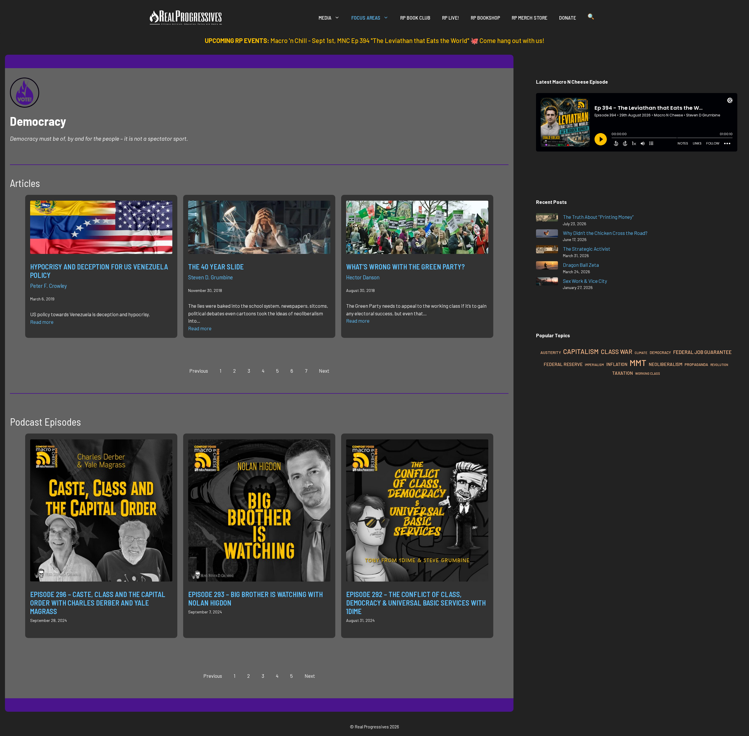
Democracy (660, 352)
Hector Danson (362, 277)
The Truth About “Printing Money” (598, 217)
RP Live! (450, 17)
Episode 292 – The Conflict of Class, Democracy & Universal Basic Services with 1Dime (416, 602)
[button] (591, 17)
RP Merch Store (529, 17)
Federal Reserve (563, 364)
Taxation (622, 373)
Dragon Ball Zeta (581, 265)
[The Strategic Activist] (547, 250)
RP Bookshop (485, 17)
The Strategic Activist (586, 249)
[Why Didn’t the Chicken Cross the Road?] (547, 234)
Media (325, 17)
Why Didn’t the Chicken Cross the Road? (605, 233)
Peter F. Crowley (48, 285)
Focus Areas (365, 17)
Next (324, 371)
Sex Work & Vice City (585, 281)
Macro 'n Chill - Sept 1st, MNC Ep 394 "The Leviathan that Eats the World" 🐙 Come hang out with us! (407, 40)
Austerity (550, 352)
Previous (198, 371)
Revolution (719, 365)
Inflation (616, 364)
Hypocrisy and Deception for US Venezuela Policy (99, 270)
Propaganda (696, 364)
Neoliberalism (665, 364)
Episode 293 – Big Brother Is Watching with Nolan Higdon (255, 598)
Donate (567, 17)
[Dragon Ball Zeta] (547, 266)
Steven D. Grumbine (210, 277)
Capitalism (581, 351)
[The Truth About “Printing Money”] (547, 218)
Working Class (647, 373)
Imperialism (594, 365)
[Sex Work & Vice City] (547, 282)
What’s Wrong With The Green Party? (405, 266)
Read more (42, 322)
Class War (616, 351)
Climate (641, 353)
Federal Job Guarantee (702, 352)
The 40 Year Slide (216, 266)
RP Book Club (415, 17)
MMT (638, 362)
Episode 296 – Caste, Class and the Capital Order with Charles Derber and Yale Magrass (97, 602)
